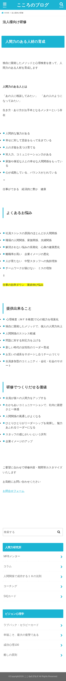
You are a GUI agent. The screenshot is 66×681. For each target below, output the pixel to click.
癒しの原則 (10, 654)
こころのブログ (33, 4)
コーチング (10, 586)
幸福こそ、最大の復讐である (21, 634)
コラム (8, 566)
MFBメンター (12, 556)
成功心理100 (11, 644)
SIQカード (10, 596)
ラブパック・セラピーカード (21, 624)
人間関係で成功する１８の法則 (22, 576)
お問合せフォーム (13, 490)
